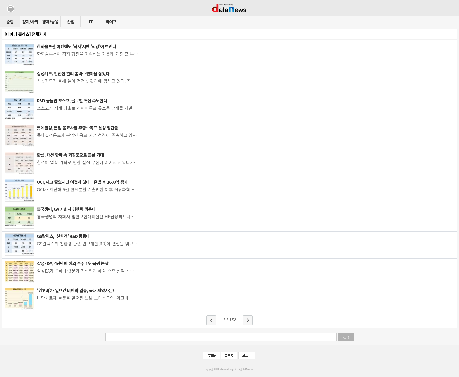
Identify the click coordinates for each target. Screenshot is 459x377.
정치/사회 (30, 21)
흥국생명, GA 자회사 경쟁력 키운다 (66, 209)
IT (91, 21)
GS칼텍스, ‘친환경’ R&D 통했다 (63, 236)
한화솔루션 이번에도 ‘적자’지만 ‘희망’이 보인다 (76, 46)
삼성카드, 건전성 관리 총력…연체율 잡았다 (73, 73)
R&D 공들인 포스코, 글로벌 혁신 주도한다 (72, 100)
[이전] (211, 320)
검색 (346, 337)
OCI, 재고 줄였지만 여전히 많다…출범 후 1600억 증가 (82, 181)
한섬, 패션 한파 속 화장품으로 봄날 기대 (70, 154)
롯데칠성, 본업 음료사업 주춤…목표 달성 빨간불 (77, 127)
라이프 (111, 21)
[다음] (248, 320)
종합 (10, 21)
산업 (70, 21)
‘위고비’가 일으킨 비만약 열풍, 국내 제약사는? (75, 290)
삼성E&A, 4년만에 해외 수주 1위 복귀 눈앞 (72, 263)
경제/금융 (50, 21)
